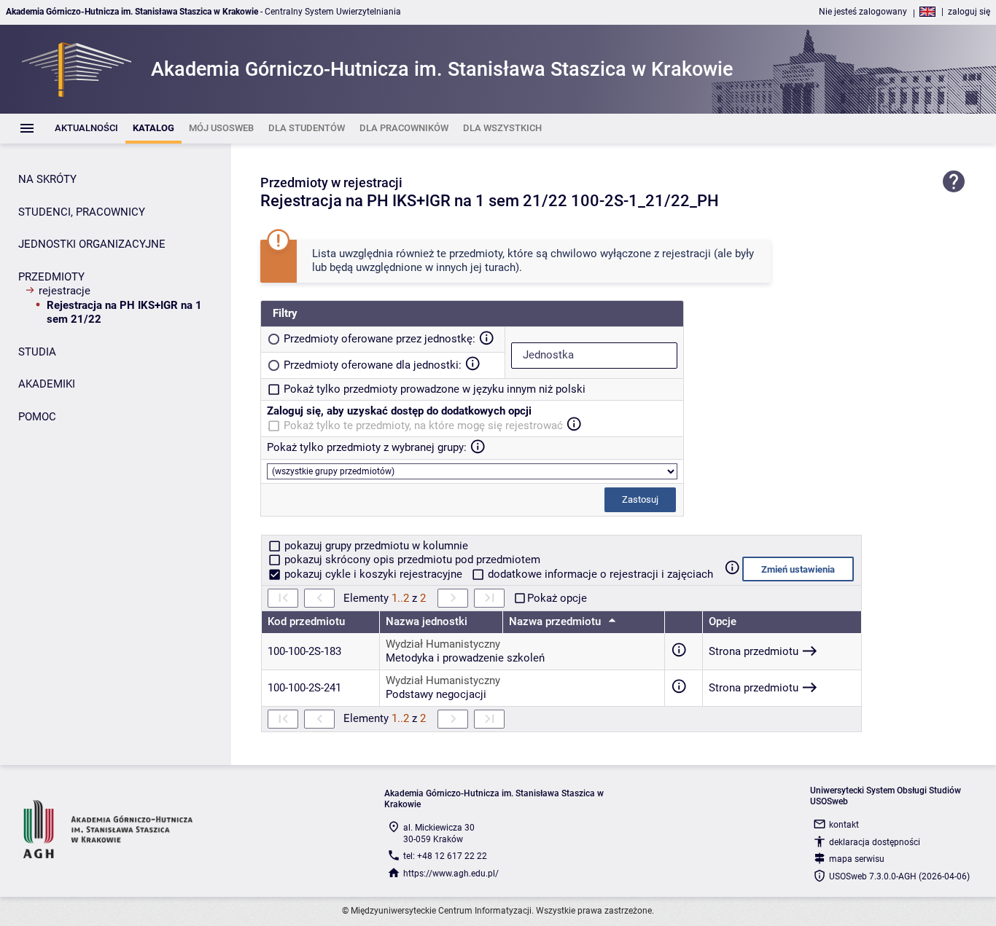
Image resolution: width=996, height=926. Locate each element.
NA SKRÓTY (47, 179)
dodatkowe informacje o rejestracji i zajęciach (599, 574)
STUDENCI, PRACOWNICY (81, 212)
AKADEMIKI (46, 384)
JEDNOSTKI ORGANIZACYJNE (92, 244)
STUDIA (37, 351)
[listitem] (86, 129)
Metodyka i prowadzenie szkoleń (465, 657)
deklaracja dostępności (874, 842)
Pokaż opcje (557, 598)
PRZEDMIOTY (51, 276)
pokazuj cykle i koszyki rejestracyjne (373, 574)
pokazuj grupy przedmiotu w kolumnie (374, 545)
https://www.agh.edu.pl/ (451, 873)
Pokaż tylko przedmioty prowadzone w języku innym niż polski (434, 389)
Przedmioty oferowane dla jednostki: (372, 365)
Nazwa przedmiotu (556, 621)
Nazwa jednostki (426, 621)
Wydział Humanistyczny (443, 644)
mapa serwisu (856, 859)
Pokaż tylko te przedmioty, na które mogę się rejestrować (423, 425)
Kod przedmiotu (306, 621)
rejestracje (64, 290)
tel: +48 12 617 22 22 (445, 856)
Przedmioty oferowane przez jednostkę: (379, 338)
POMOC (37, 416)
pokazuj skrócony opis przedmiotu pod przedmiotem (410, 559)
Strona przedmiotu (753, 651)
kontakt (844, 825)
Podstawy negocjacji (436, 694)
